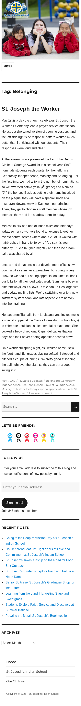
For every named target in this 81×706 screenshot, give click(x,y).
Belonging (53, 380)
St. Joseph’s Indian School (26, 671)
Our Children (16, 681)
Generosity (68, 380)
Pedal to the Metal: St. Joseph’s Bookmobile (36, 615)
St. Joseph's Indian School (44, 693)
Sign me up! (14, 502)
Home (11, 662)
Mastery (7, 389)
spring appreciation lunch (56, 389)
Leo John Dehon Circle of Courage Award (48, 384)
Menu (8, 66)
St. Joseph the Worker (31, 109)
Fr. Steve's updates (30, 380)
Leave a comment (40, 393)
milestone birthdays (26, 389)
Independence (11, 384)
